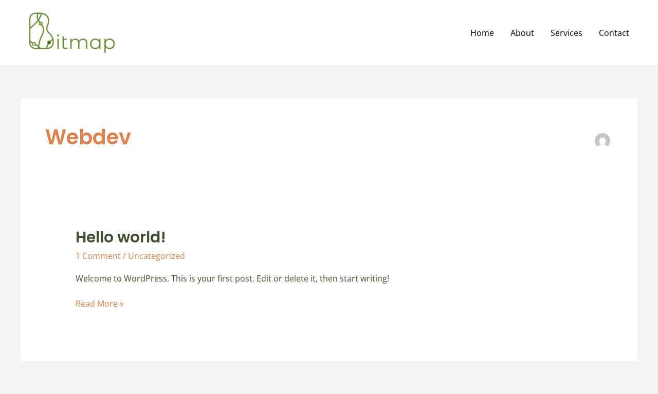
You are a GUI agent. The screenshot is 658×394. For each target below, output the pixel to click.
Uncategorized (156, 255)
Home (482, 33)
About (522, 33)
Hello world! (121, 237)
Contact (614, 33)
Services (566, 33)
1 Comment (98, 255)
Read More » (100, 303)
